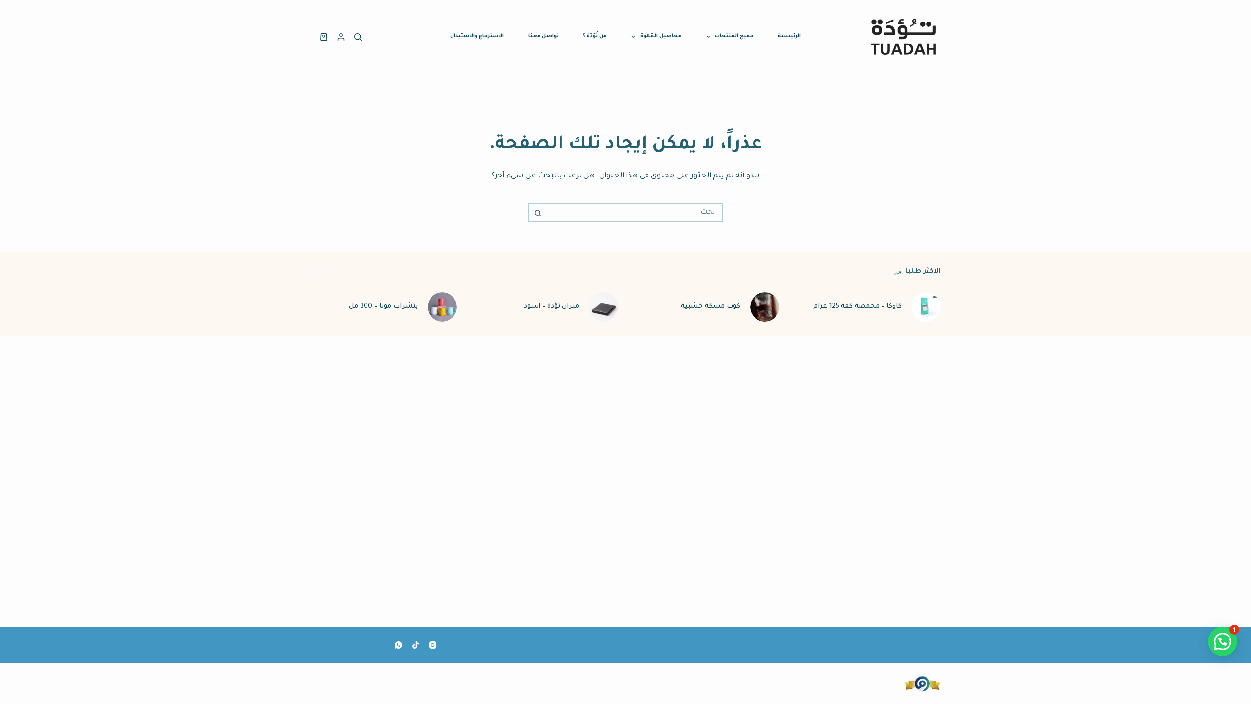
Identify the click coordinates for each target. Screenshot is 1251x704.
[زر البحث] (537, 212)
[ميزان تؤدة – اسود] (603, 307)
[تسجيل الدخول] (341, 37)
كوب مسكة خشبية (710, 306)
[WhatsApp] (398, 645)
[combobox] (634, 212)
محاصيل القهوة (661, 36)
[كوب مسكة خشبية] (764, 307)
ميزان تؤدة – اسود (551, 306)
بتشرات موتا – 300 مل (383, 306)
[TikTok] (415, 645)
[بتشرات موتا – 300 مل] (442, 307)
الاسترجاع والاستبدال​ (477, 36)
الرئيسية (789, 36)
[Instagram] (432, 645)
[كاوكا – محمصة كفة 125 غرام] (926, 307)
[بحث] (358, 37)
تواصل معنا (543, 36)
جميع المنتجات (734, 36)
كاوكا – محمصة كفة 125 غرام (857, 306)
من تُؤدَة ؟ (595, 36)
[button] (1222, 641)
